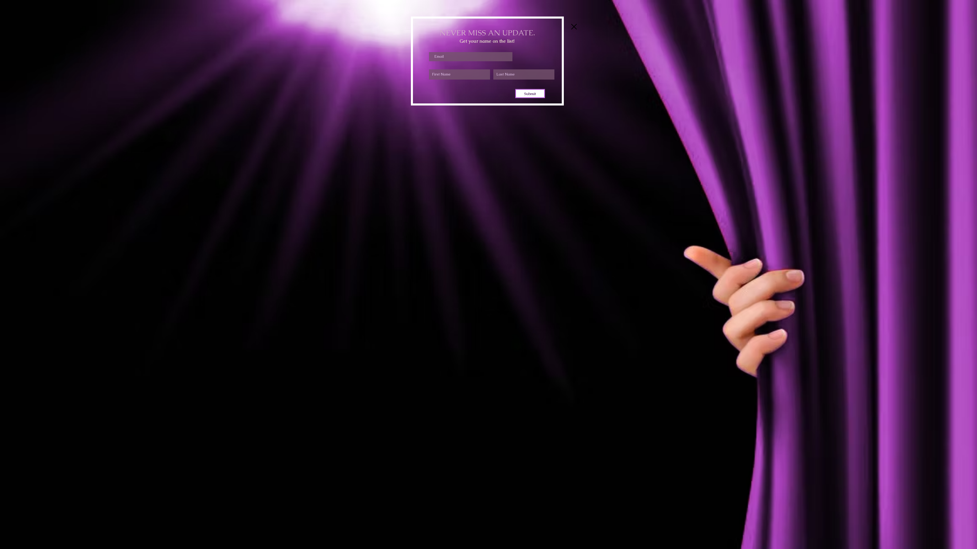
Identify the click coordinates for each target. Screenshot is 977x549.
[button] (574, 26)
